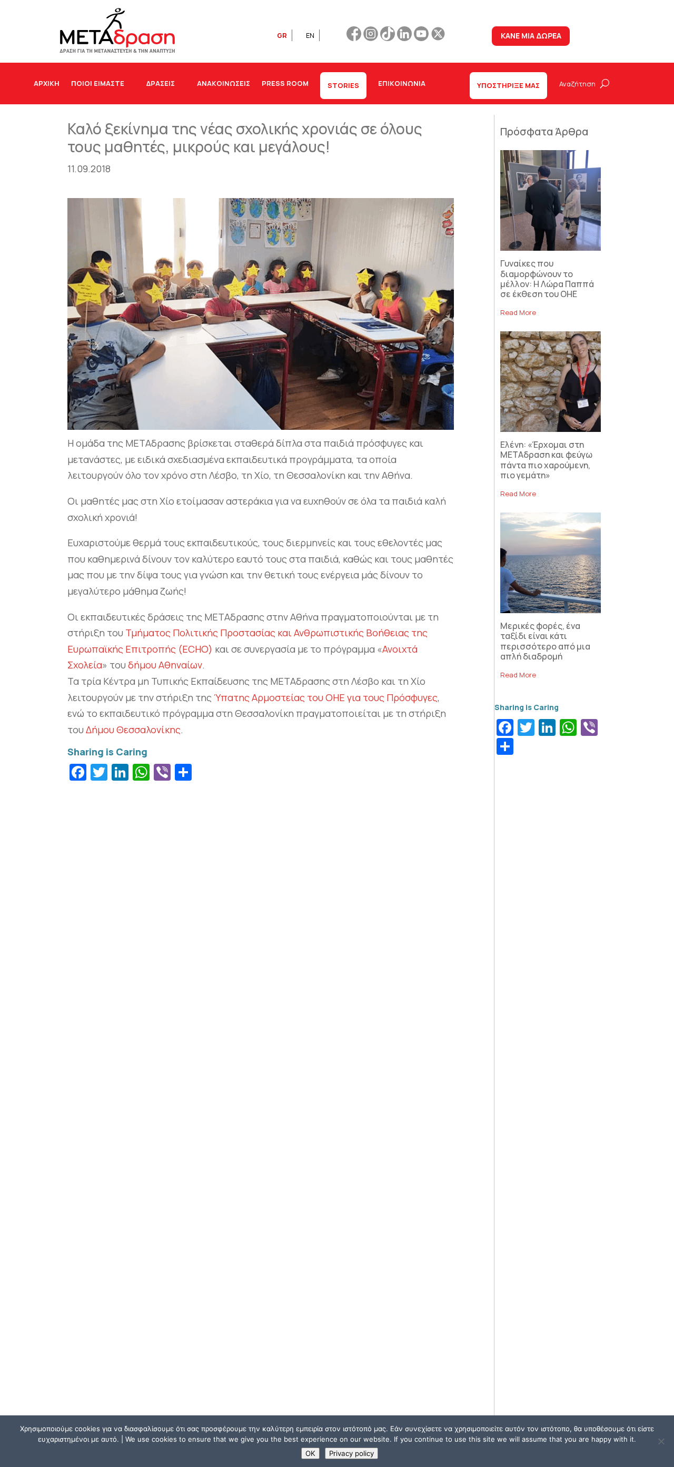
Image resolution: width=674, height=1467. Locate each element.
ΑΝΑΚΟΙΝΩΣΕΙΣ (223, 83)
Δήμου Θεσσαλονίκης (133, 729)
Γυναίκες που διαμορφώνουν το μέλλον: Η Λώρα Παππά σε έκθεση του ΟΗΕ (547, 279)
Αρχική (47, 83)
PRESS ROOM (285, 83)
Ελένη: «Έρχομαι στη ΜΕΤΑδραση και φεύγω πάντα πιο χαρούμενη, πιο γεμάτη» (546, 460)
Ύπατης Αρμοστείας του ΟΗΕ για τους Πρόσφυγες (326, 697)
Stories (343, 85)
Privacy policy (351, 1453)
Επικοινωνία (401, 83)
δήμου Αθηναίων (165, 664)
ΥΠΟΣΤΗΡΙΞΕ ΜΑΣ (508, 85)
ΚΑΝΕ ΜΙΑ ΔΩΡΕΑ (531, 36)
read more (518, 312)
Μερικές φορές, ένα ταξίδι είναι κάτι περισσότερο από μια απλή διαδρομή (545, 641)
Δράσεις (160, 83)
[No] (661, 1441)
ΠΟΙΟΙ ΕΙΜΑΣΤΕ (97, 83)
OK (310, 1453)
